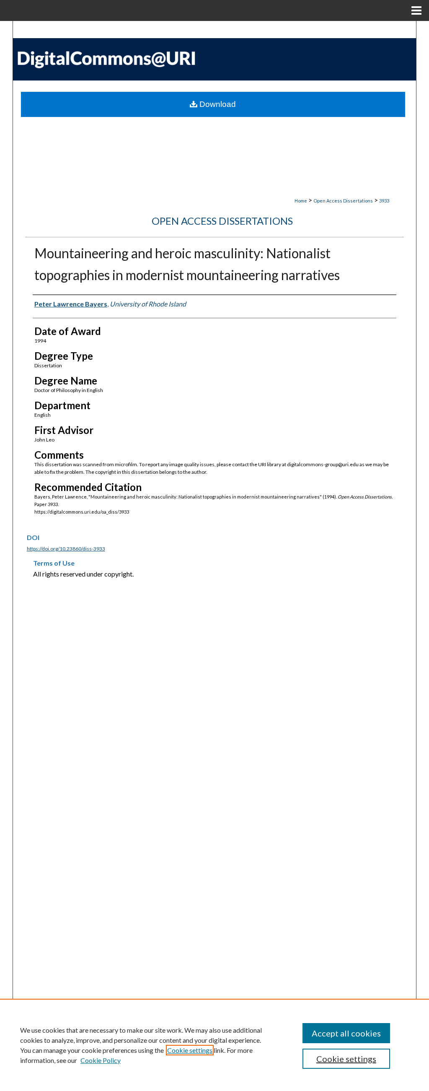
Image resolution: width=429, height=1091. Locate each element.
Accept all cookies (346, 1033)
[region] (214, 1045)
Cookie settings (189, 1050)
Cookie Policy (100, 1060)
